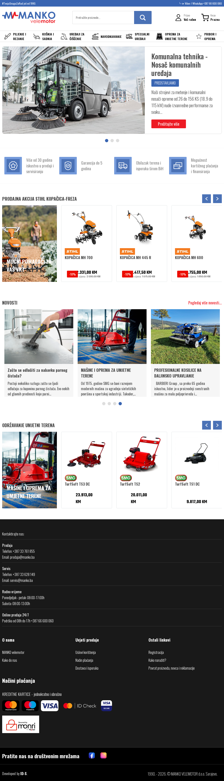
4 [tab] (120, 403)
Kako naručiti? (157, 660)
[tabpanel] (112, 90)
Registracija (156, 652)
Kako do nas (9, 660)
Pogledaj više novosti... (205, 302)
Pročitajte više (168, 124)
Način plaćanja (84, 660)
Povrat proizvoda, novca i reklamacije (172, 668)
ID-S (23, 773)
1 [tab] (106, 140)
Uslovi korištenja (85, 652)
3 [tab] (117, 140)
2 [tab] (112, 140)
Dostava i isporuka (86, 668)
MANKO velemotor (13, 652)
